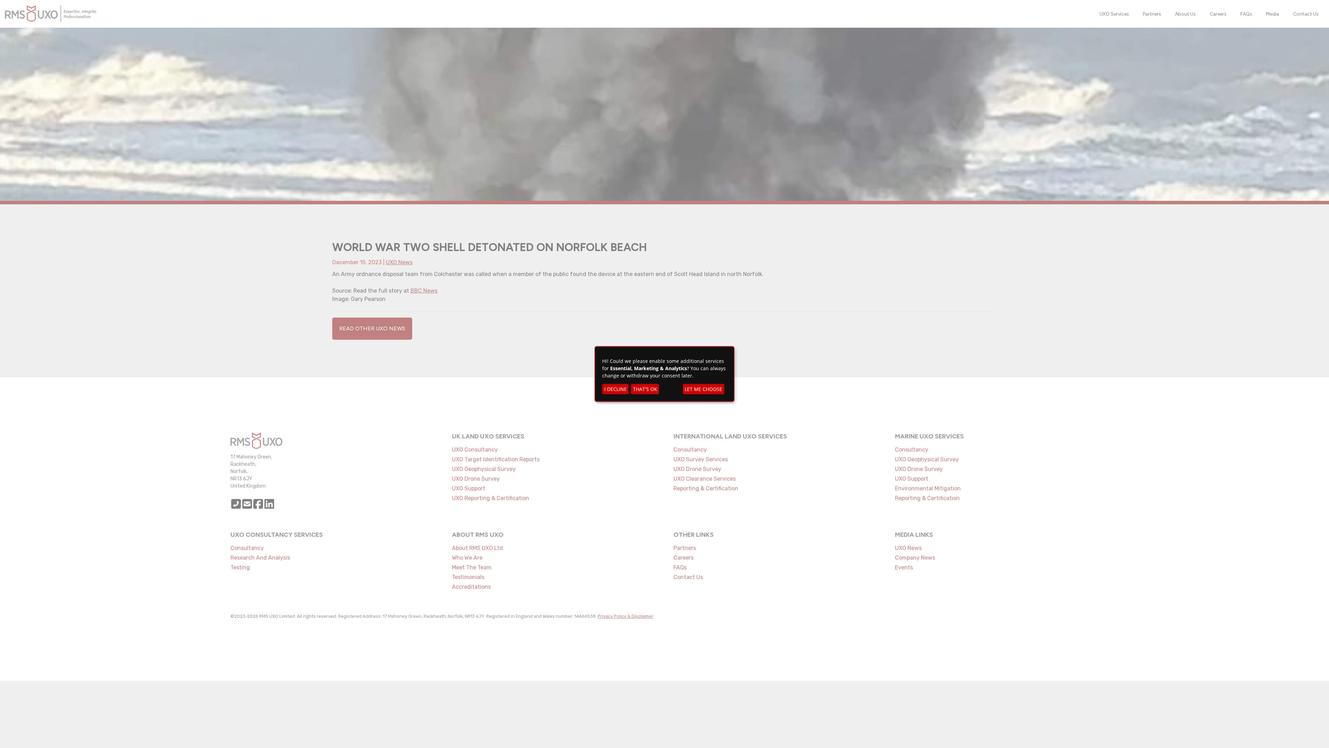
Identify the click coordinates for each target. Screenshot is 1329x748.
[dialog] (664, 374)
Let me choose (703, 389)
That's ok (645, 389)
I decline (615, 389)
